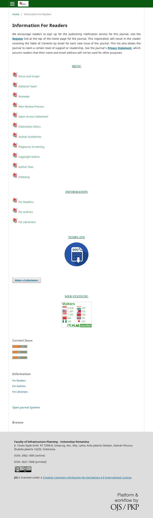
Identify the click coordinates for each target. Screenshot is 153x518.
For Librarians (27, 222)
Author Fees (25, 167)
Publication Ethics (29, 126)
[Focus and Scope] (15, 86)
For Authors (25, 212)
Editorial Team (27, 86)
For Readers (25, 202)
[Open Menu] (12, 3)
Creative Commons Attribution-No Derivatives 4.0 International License (87, 477)
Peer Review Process (31, 106)
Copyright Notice (29, 157)
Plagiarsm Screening (31, 147)
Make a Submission (26, 280)
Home (15, 14)
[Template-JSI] (76, 254)
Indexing (24, 177)
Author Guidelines (29, 136)
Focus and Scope (28, 76)
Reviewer (24, 96)
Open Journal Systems (26, 407)
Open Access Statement (33, 116)
